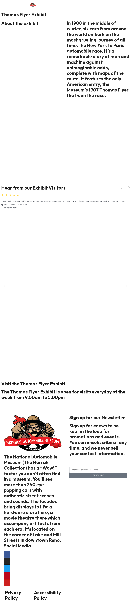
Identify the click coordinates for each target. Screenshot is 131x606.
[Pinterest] (7, 575)
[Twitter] (7, 568)
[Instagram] (7, 561)
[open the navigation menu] (70, 4)
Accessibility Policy (47, 595)
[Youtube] (7, 582)
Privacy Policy (13, 595)
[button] (4, 285)
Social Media (17, 546)
